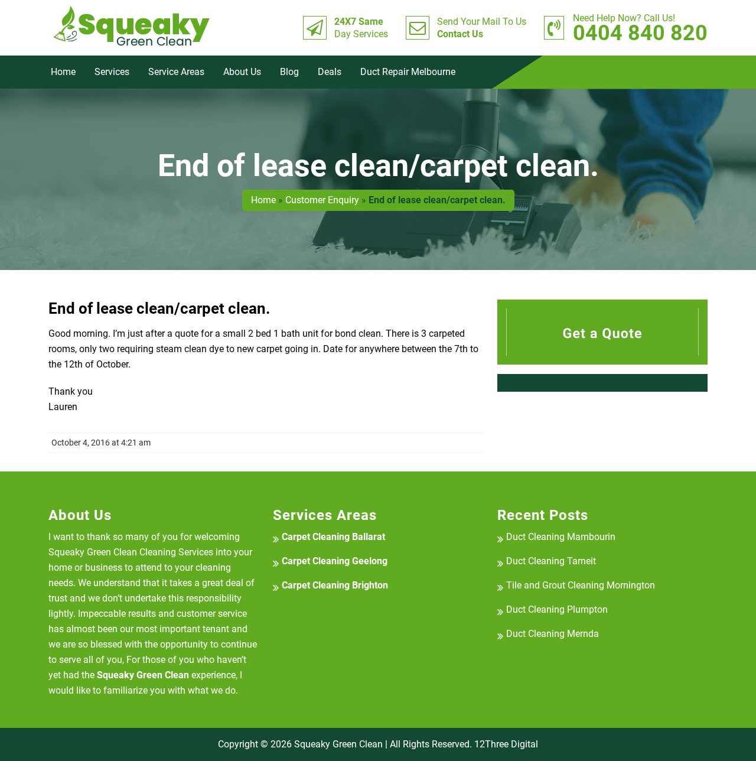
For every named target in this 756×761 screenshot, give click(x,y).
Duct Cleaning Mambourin (560, 536)
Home (63, 71)
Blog (289, 71)
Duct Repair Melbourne (407, 71)
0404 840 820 (640, 28)
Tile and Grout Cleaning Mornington (580, 585)
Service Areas (176, 71)
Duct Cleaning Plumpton (557, 609)
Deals (329, 71)
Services (111, 71)
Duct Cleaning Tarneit (551, 561)
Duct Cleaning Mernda (552, 633)
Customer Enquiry (322, 200)
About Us (242, 71)
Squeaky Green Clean (338, 744)
